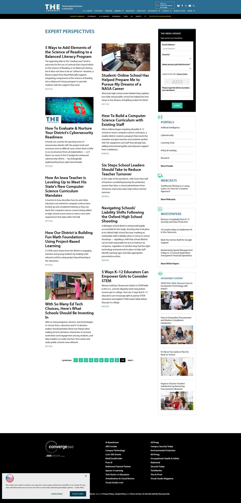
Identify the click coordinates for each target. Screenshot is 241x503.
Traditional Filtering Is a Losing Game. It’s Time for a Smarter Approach (175, 188)
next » (131, 360)
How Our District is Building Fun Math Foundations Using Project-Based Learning (69, 239)
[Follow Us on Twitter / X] (186, 6)
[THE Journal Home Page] (63, 7)
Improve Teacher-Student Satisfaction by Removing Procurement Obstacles (173, 386)
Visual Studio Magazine (162, 478)
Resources (153, 11)
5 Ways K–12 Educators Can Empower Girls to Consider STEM (125, 276)
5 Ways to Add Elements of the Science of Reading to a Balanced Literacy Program (68, 52)
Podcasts (141, 11)
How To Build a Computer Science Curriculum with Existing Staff (124, 120)
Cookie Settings (57, 494)
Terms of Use (135, 494)
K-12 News (87, 11)
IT (145, 16)
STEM (126, 16)
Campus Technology (115, 450)
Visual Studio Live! (114, 482)
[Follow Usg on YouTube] (190, 6)
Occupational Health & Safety (165, 458)
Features (99, 11)
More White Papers (170, 263)
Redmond (155, 462)
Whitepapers (171, 213)
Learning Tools (167, 142)
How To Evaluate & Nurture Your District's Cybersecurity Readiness (69, 132)
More (190, 11)
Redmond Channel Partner (118, 466)
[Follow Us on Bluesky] (178, 6)
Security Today (158, 466)
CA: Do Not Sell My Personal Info (156, 494)
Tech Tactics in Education (117, 474)
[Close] (86, 476)
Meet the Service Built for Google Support (176, 241)
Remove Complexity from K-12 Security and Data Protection (175, 220)
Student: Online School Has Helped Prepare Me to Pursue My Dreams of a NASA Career (125, 82)
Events (166, 11)
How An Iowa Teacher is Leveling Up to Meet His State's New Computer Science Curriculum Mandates (65, 186)
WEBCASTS (169, 180)
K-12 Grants (104, 16)
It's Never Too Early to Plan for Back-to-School (175, 353)
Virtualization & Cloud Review (119, 478)
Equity (138, 16)
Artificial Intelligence (170, 127)
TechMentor (156, 470)
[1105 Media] (60, 469)
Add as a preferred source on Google (166, 5)
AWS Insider (111, 446)
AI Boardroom (112, 442)
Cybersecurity (167, 135)
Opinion (108, 11)
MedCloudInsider (113, 458)
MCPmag (155, 454)
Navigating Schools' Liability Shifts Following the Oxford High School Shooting (123, 214)
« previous (67, 360)
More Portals (167, 165)
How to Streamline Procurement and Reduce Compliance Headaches (176, 320)
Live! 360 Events (113, 454)
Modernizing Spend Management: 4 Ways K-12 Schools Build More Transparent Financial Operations (177, 253)
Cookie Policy (120, 494)
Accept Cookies (78, 494)
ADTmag (155, 442)
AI (132, 16)
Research (130, 11)
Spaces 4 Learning (114, 470)
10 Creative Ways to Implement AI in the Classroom (176, 231)
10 (122, 360)
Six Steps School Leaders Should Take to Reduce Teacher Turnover (123, 169)
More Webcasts (168, 199)
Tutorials (92, 16)
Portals (167, 122)
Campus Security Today (162, 446)
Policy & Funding (168, 150)
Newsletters (179, 11)
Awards (117, 11)
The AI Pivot (156, 474)
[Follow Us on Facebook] (182, 5)
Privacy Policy (182, 74)
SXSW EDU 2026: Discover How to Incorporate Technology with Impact (176, 286)
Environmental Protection (163, 450)
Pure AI (108, 462)
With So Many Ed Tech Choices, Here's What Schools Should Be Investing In (69, 310)
